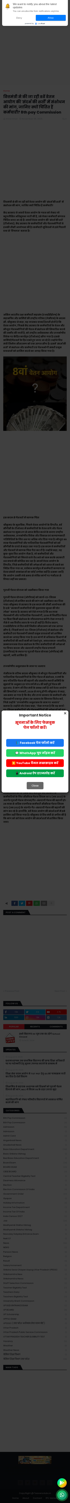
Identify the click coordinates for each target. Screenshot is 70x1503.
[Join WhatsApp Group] (62, 1495)
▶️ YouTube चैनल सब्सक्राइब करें (35, 763)
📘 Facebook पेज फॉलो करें (35, 743)
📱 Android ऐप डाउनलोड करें (35, 773)
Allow (51, 17)
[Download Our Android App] (62, 1483)
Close (35, 785)
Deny (19, 17)
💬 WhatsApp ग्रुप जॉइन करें (35, 753)
